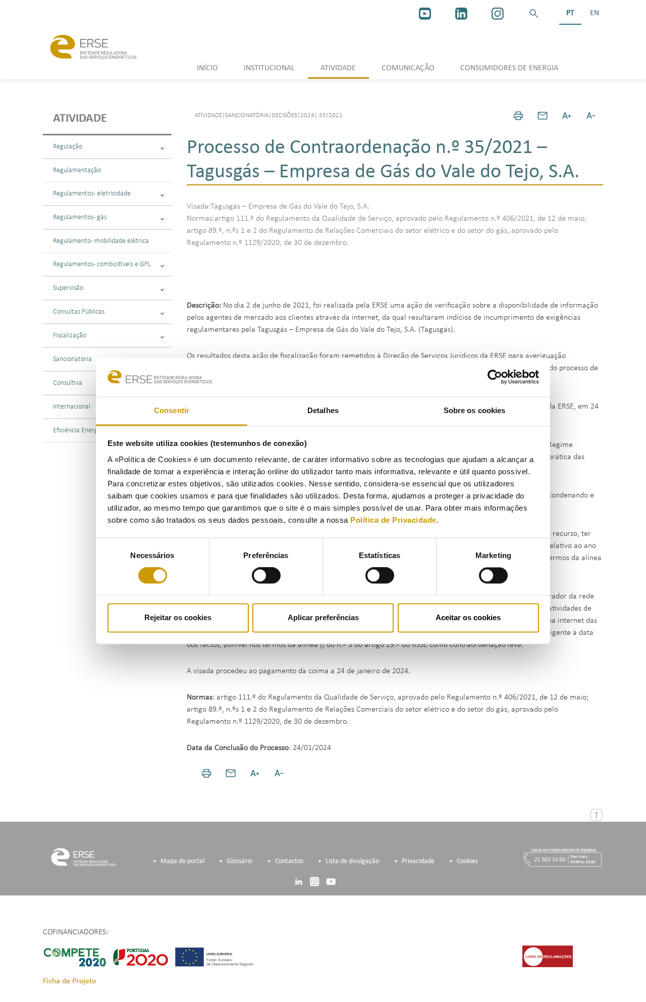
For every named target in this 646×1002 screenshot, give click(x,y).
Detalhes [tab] (323, 410)
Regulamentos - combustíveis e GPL (102, 264)
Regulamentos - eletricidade (92, 193)
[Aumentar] (567, 116)
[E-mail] (542, 116)
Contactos (289, 861)
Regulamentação (77, 170)
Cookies (467, 861)
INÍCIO (207, 68)
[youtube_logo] (425, 14)
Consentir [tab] (171, 410)
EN (594, 13)
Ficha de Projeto (69, 981)
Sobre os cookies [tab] (475, 410)
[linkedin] (461, 14)
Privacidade (418, 861)
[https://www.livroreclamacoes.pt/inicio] (547, 956)
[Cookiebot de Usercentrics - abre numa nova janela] (495, 377)
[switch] (266, 576)
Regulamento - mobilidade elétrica (101, 241)
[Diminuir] (591, 116)
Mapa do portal (182, 861)
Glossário (239, 861)
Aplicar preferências (323, 617)
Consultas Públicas (78, 312)
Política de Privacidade (393, 520)
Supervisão (68, 288)
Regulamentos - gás (79, 217)
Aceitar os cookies (468, 617)
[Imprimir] (518, 116)
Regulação (67, 147)
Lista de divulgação (352, 861)
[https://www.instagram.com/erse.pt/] (498, 14)
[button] (534, 14)
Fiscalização (69, 335)
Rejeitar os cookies (177, 617)
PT (570, 13)
